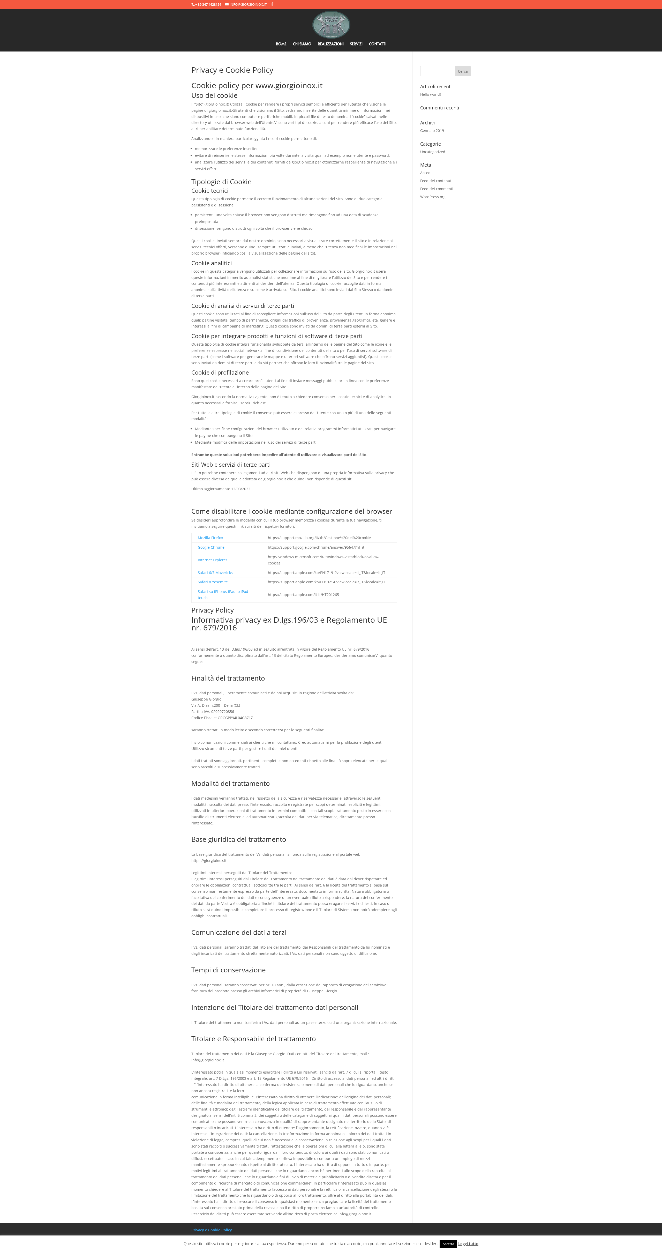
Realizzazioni (331, 44)
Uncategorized (432, 151)
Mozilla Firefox (210, 537)
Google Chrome (211, 547)
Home (281, 44)
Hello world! (430, 94)
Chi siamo (302, 44)
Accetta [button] (448, 1243)
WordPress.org (433, 196)
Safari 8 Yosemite (213, 581)
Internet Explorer (212, 559)
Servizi (356, 44)
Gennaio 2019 (432, 130)
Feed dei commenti (436, 188)
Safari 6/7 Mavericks (215, 572)
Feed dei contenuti (436, 180)
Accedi (426, 172)
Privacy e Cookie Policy (211, 1229)
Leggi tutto (468, 1243)
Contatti (377, 44)
